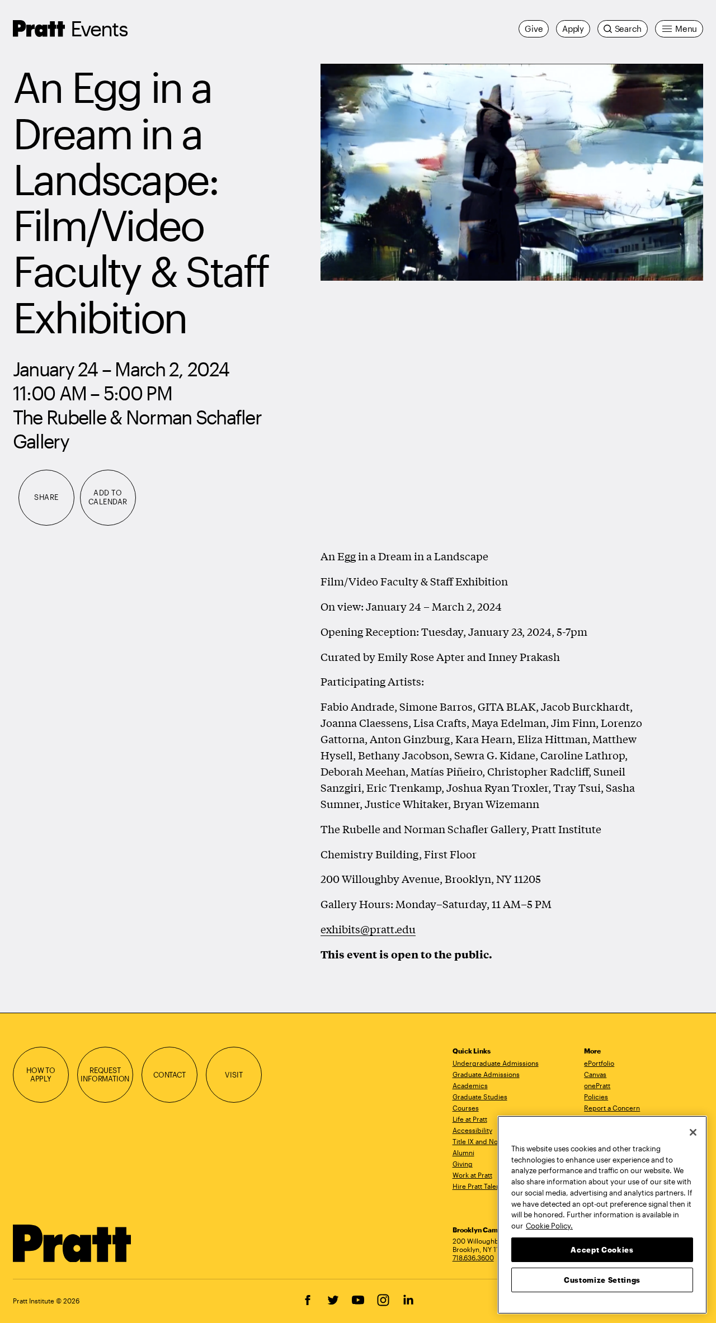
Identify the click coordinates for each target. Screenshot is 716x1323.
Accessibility (472, 1130)
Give (534, 28)
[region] (602, 1215)
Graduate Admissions (486, 1074)
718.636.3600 (473, 1257)
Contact (169, 1075)
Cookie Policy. (549, 1225)
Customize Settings (602, 1279)
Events (99, 28)
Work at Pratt (472, 1175)
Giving (463, 1164)
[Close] (693, 1132)
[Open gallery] (512, 172)
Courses (466, 1108)
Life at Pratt (470, 1119)
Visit (233, 1075)
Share (46, 497)
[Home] (72, 1244)
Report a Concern (612, 1108)
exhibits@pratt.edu (368, 929)
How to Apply (40, 1074)
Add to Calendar (108, 497)
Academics (470, 1085)
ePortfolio (599, 1063)
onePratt (597, 1085)
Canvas (595, 1074)
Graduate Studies (480, 1096)
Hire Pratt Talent (477, 1186)
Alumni (463, 1152)
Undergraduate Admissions (496, 1063)
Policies (596, 1096)
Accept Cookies (602, 1249)
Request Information (105, 1074)
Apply (573, 28)
